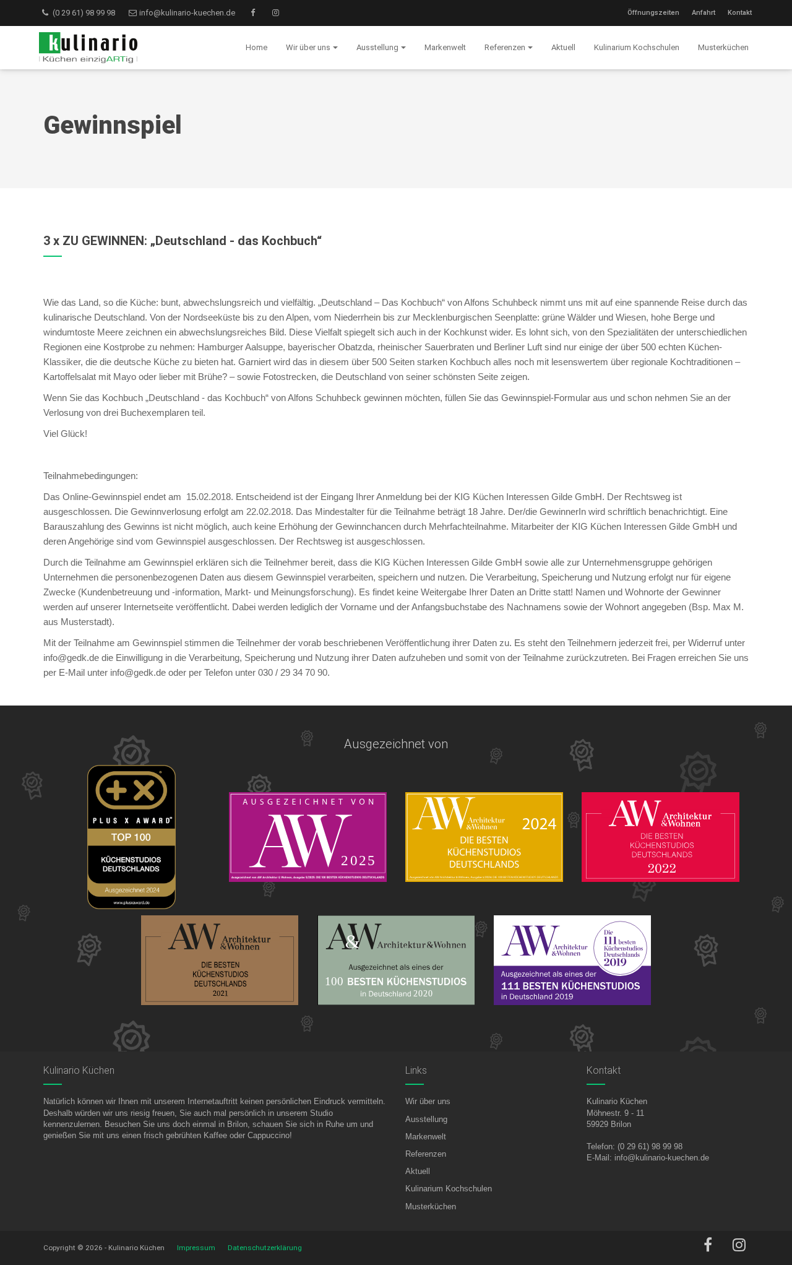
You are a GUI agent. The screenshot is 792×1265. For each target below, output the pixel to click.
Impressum (196, 1247)
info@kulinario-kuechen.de (186, 12)
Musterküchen (430, 1206)
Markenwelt (425, 1136)
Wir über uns (427, 1101)
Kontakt (740, 13)
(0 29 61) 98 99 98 (83, 12)
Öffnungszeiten (653, 13)
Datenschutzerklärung (265, 1247)
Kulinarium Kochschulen (448, 1188)
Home (256, 47)
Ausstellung (426, 1119)
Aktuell (417, 1171)
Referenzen (425, 1154)
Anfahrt (703, 13)
